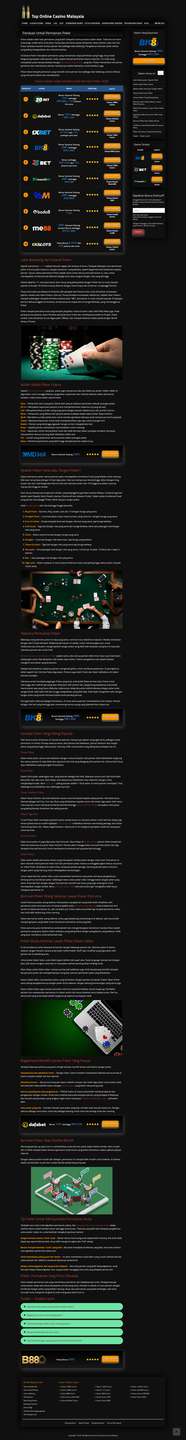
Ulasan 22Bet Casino (112, 166)
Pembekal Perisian (30, 1404)
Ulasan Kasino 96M (112, 199)
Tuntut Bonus (112, 96)
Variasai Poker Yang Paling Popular (146, 97)
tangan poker (32, 505)
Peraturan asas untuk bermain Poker (38, 656)
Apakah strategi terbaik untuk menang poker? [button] (48, 1324)
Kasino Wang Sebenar (112, 23)
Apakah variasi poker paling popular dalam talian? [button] (50, 1307)
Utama (25, 23)
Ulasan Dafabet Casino (112, 119)
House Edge (28, 1407)
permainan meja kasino (72, 62)
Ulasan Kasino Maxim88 (112, 182)
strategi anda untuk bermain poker (92, 1225)
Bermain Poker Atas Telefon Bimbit (146, 121)
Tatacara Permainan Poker (143, 93)
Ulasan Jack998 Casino (140, 1390)
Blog (146, 23)
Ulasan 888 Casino (68, 1393)
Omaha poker (90, 842)
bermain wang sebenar (85, 906)
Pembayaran (28, 1397)
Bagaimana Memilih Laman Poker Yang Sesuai (147, 115)
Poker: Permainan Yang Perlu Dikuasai (147, 132)
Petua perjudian (92, 23)
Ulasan (157, 161)
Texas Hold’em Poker (87, 805)
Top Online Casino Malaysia (108, 1435)
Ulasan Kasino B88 (103, 1400)
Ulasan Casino (36, 23)
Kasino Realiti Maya (31, 1390)
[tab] (72, 1306)
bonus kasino (68, 1086)
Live (55, 23)
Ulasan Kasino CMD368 (140, 1393)
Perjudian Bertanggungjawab (34, 1411)
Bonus (48, 23)
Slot (61, 23)
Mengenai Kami (98, 1423)
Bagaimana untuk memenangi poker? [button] (45, 1315)
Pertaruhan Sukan (133, 23)
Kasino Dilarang (29, 1393)
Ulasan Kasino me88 (112, 231)
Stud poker (50, 783)
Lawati (157, 155)
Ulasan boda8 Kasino (112, 215)
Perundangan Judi (30, 1414)
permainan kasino (36, 391)
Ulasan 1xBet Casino (112, 135)
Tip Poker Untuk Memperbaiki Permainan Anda (148, 126)
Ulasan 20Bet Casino (112, 103)
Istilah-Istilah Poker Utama (143, 84)
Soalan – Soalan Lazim (141, 136)
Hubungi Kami (70, 1423)
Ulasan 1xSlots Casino (112, 248)
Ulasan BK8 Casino (112, 151)
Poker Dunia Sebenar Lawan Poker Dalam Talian (148, 109)
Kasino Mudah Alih (30, 1386)
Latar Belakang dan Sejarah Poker (145, 80)
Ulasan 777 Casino (103, 1390)
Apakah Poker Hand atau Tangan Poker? (148, 89)
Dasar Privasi (84, 1423)
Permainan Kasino (74, 23)
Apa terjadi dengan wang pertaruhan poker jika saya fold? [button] (54, 1340)
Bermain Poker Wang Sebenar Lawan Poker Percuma (147, 103)
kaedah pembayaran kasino (95, 1098)
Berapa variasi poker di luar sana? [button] (43, 1332)
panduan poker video (64, 886)
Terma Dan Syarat (114, 1423)
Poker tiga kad (65, 823)
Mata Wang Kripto (30, 1400)
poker (42, 266)
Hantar (138, 232)
